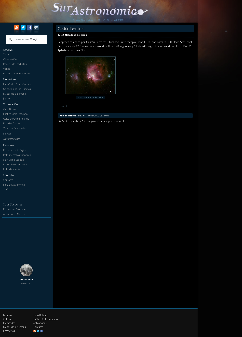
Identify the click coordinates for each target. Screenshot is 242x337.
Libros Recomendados (15, 164)
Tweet (63, 106)
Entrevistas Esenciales (15, 209)
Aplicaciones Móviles (14, 214)
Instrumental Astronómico (17, 155)
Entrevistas (9, 330)
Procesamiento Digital (15, 150)
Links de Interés (11, 169)
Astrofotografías (11, 138)
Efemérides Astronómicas (17, 84)
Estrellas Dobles (11, 123)
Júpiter (6, 98)
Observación (10, 59)
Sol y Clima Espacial (13, 159)
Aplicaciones (40, 323)
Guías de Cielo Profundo (16, 118)
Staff (5, 189)
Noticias (7, 315)
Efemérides (9, 323)
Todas (6, 54)
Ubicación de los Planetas (17, 88)
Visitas (6, 68)
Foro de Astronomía (14, 184)
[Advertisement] (26, 239)
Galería (7, 319)
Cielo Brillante (10, 109)
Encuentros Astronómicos (17, 73)
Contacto (8, 179)
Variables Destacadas (14, 128)
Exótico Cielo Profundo (15, 113)
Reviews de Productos (15, 64)
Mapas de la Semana (14, 93)
